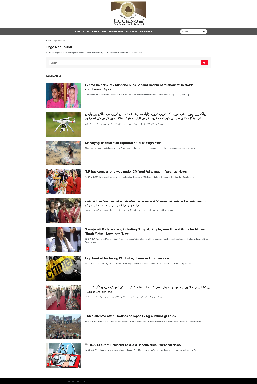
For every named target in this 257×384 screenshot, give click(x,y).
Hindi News (131, 31)
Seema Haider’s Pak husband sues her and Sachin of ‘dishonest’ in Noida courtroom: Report (139, 87)
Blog (86, 31)
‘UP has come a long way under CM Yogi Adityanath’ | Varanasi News (136, 171)
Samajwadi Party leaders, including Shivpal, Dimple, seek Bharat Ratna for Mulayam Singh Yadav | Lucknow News (146, 231)
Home (77, 31)
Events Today (99, 31)
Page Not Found (59, 40)
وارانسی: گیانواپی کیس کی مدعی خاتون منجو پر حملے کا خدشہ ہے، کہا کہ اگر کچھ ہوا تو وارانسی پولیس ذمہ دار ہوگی (147, 202)
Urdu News (146, 31)
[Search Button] (204, 31)
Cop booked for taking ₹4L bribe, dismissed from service (127, 258)
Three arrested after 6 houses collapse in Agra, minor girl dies (130, 316)
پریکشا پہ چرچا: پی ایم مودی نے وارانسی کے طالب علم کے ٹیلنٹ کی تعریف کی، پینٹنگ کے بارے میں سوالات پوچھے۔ (147, 289)
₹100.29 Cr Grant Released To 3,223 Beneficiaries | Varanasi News (133, 344)
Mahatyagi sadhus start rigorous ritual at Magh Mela (123, 142)
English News (116, 31)
